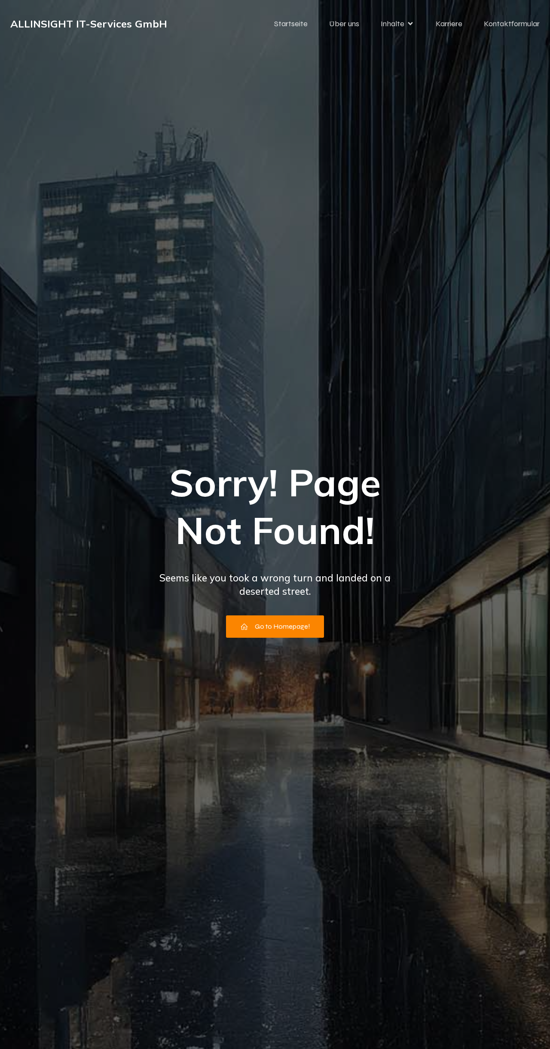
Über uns (344, 23)
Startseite (291, 23)
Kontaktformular (512, 23)
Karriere (449, 23)
